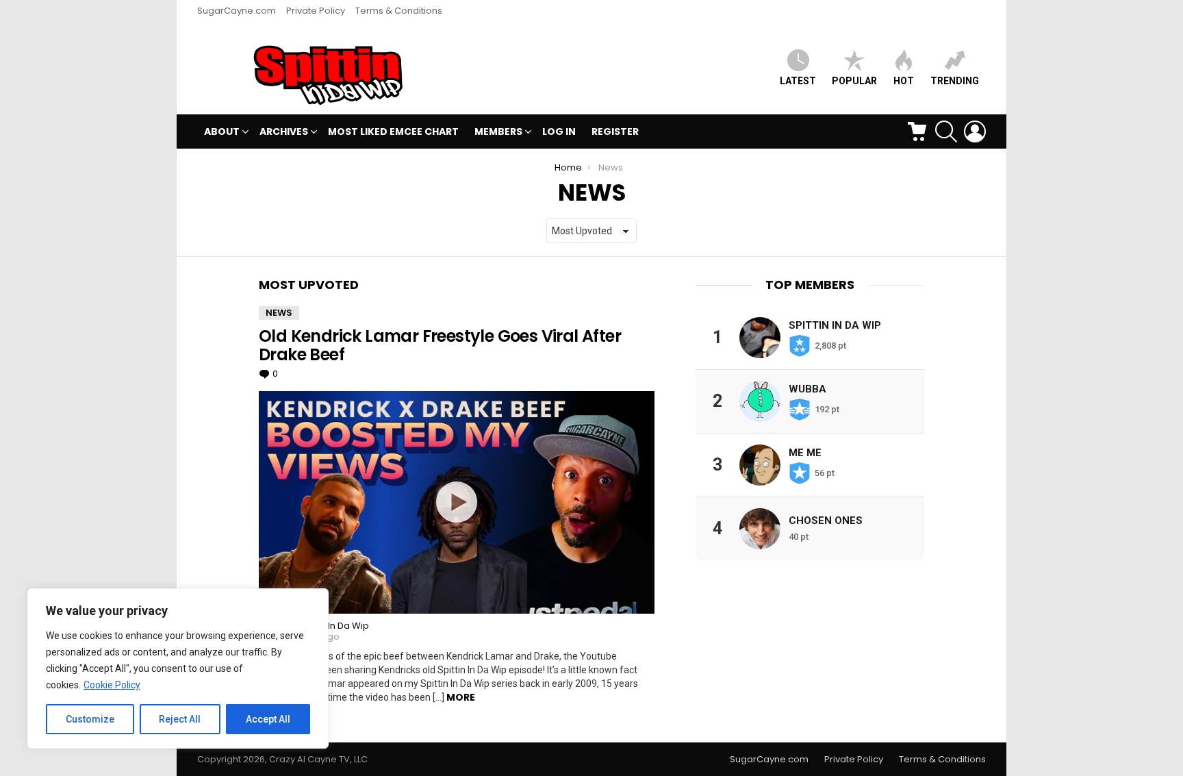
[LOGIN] (975, 131)
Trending (954, 80)
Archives (283, 131)
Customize (90, 719)
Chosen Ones (826, 520)
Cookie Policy (112, 684)
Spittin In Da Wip (835, 325)
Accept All (268, 719)
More (460, 697)
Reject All (180, 719)
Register (615, 131)
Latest (798, 80)
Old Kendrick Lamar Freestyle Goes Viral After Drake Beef (440, 345)
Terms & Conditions (398, 10)
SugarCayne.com (236, 10)
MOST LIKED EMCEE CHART (393, 131)
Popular (854, 80)
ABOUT (222, 131)
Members (498, 131)
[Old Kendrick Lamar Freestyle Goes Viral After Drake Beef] (456, 502)
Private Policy (315, 10)
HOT (903, 80)
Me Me (805, 453)
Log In (559, 131)
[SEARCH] (946, 131)
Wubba (807, 389)
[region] (178, 668)
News (279, 312)
